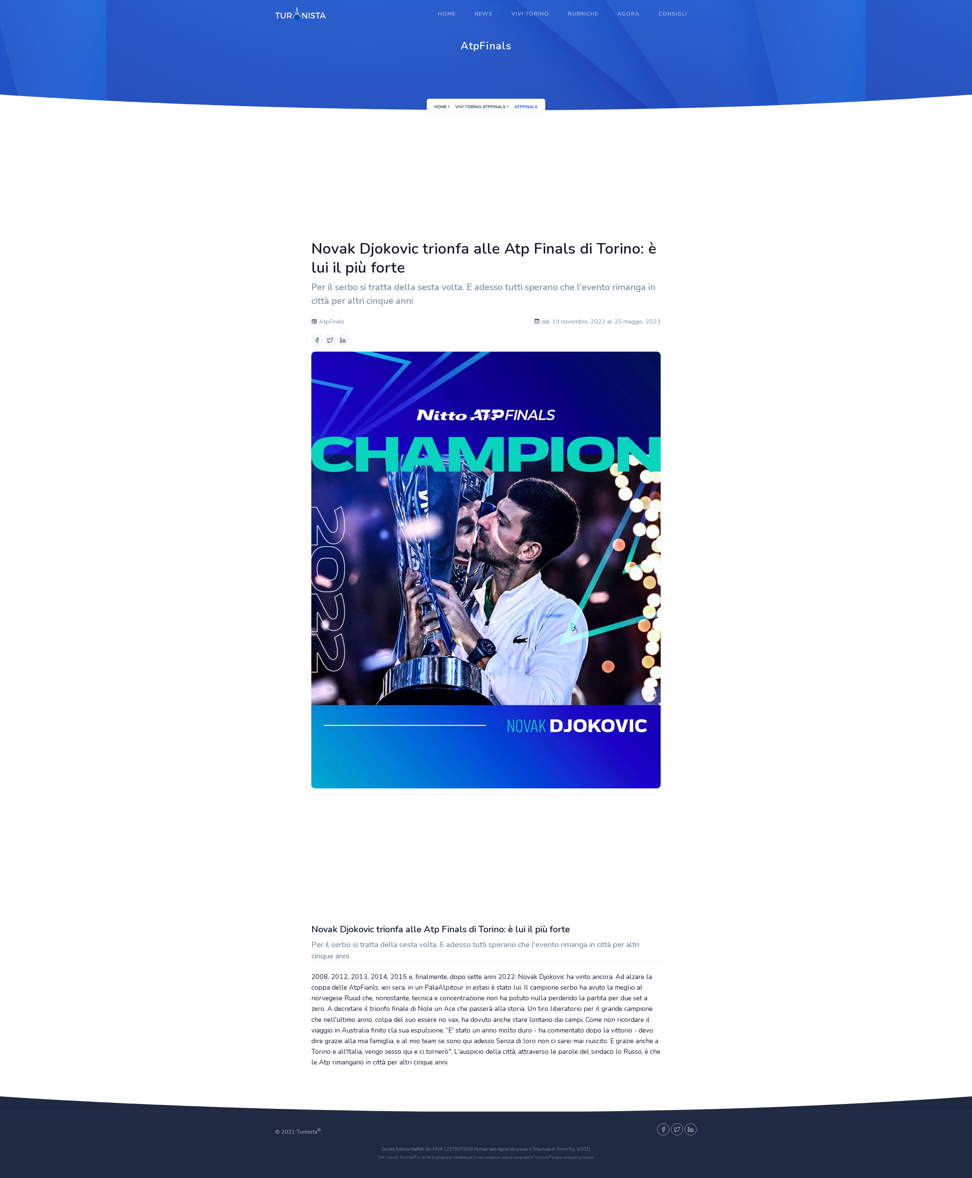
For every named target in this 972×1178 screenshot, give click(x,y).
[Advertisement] (486, 173)
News (483, 13)
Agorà (628, 13)
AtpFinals (330, 321)
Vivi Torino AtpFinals (480, 107)
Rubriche (583, 13)
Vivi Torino (530, 13)
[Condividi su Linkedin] (343, 340)
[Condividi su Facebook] (317, 340)
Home (447, 13)
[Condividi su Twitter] (330, 340)
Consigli (672, 13)
